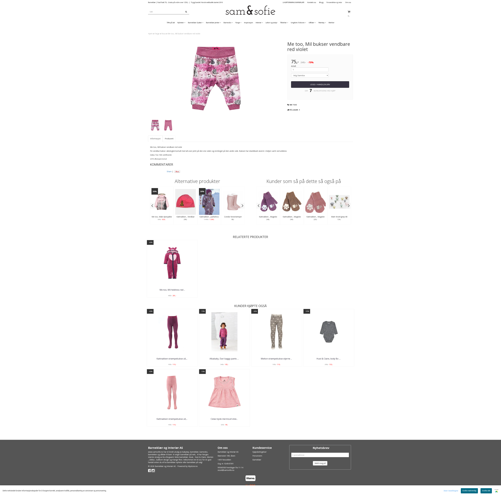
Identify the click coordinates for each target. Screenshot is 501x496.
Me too (293, 105)
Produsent (169, 138)
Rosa (163, 33)
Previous (144, 78)
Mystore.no (193, 466)
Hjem (150, 33)
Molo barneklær (181, 457)
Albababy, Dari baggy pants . (224, 358)
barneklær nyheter (174, 462)
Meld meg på (320, 463)
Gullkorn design (162, 459)
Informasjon (155, 138)
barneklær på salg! (194, 462)
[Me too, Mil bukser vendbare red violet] (216, 78)
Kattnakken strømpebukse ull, (172, 358)
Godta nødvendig (469, 491)
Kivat (191, 457)
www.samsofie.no (155, 452)
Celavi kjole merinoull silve (224, 418)
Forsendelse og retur (334, 2)
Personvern (257, 456)
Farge (157, 33)
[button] (152, 206)
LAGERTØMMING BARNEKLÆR (293, 2)
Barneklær (256, 459)
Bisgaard (170, 457)
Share (169, 171)
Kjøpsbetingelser (259, 452)
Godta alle (486, 491)
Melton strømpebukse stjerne (276, 358)
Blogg (321, 2)
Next (286, 78)
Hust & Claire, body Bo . (329, 358)
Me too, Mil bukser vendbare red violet (184, 33)
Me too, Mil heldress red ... (172, 289)
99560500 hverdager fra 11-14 (230, 467)
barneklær (194, 452)
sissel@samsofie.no (226, 470)
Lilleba (151, 459)
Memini (210, 457)
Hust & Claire (200, 457)
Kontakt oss (311, 2)
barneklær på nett (187, 454)
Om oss (348, 2)
